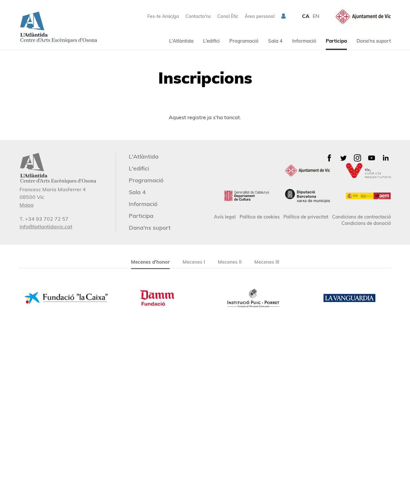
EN (316, 16)
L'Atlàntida (181, 41)
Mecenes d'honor (150, 262)
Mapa (27, 204)
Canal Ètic (227, 16)
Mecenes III (266, 262)
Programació (243, 41)
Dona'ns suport (374, 41)
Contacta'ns (198, 16)
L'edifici (211, 41)
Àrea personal (260, 16)
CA (305, 16)
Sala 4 (275, 41)
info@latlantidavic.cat (46, 226)
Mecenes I (194, 262)
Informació (304, 41)
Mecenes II (230, 262)
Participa (336, 41)
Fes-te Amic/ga (163, 16)
